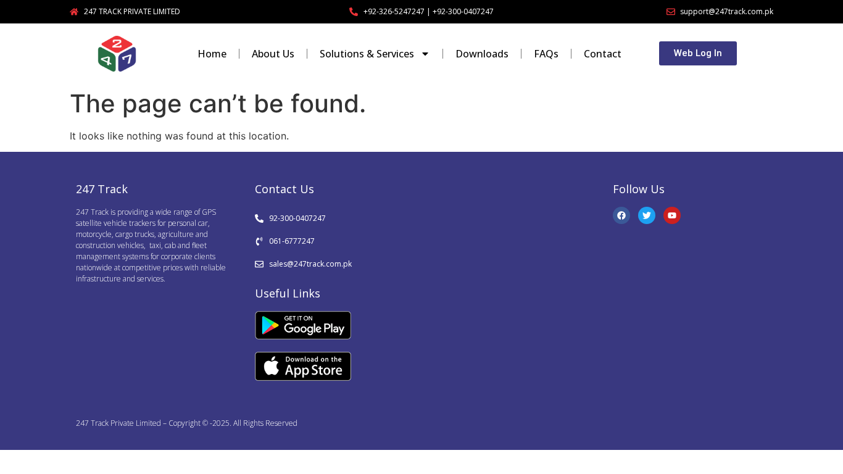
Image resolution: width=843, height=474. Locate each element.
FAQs (546, 53)
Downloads (482, 53)
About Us (273, 53)
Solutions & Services (367, 53)
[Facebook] (621, 215)
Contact (602, 53)
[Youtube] (672, 215)
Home (211, 53)
